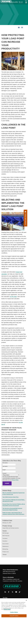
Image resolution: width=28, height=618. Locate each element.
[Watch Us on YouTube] (16, 592)
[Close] (26, 600)
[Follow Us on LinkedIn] (6, 592)
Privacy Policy (15, 479)
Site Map (5, 597)
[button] (11, 2)
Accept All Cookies (14, 615)
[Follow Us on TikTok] (20, 592)
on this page (13, 296)
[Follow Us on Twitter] (13, 592)
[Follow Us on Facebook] (9, 592)
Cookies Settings (14, 612)
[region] (14, 608)
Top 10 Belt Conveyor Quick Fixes (11, 497)
